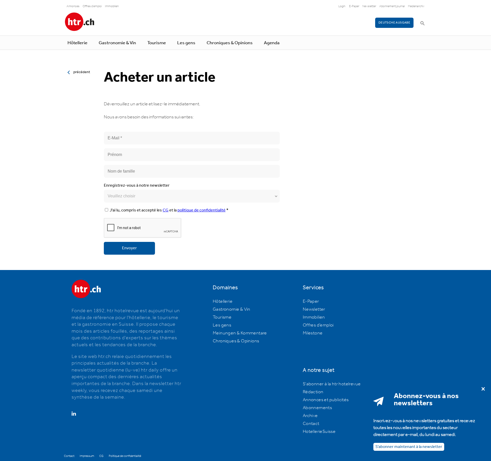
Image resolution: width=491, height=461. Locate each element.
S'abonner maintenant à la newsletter (408, 447)
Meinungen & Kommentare (240, 333)
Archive (310, 415)
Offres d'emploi (92, 6)
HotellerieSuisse (319, 431)
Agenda (272, 43)
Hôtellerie (77, 43)
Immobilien (112, 6)
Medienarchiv (416, 6)
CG (166, 210)
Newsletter (369, 6)
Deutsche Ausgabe (394, 22)
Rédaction (313, 392)
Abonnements (317, 407)
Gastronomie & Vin (117, 43)
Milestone (313, 333)
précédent (81, 72)
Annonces (73, 6)
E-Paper (354, 6)
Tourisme (156, 43)
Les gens (186, 43)
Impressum (87, 456)
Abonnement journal (392, 6)
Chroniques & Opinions (230, 43)
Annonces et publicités (326, 399)
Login (341, 6)
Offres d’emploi (318, 325)
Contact (311, 423)
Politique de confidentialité (125, 456)
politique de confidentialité (201, 210)
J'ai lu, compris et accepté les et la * (169, 210)
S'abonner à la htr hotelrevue (332, 384)
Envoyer (129, 248)
